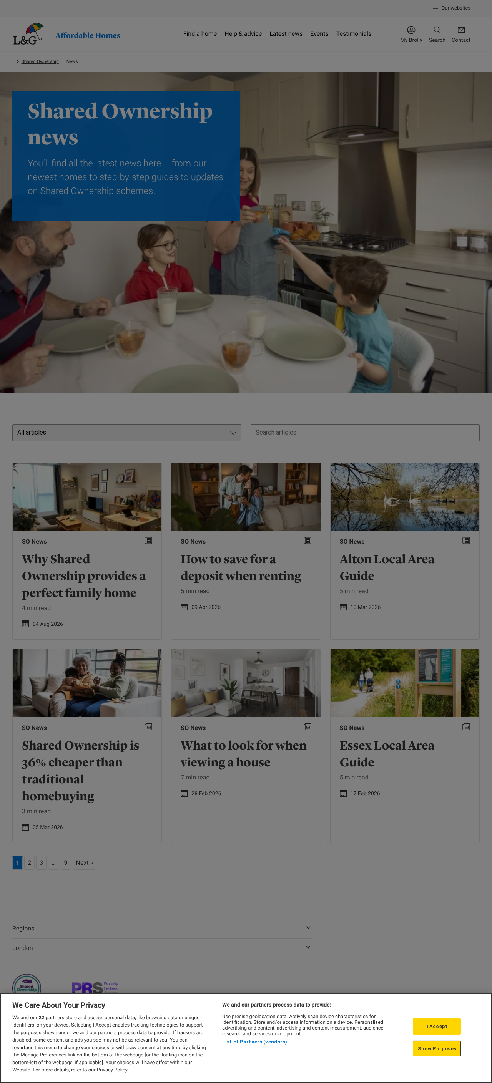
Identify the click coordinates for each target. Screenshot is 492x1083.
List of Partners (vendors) (254, 1042)
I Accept (437, 1026)
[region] (246, 1038)
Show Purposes (437, 1048)
